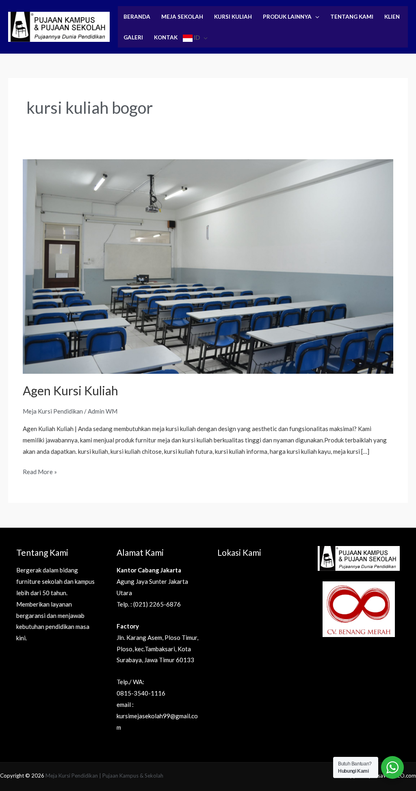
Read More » (40, 470)
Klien (392, 16)
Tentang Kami (351, 16)
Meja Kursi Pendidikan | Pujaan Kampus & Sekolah (104, 775)
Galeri (133, 37)
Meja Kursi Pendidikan (53, 411)
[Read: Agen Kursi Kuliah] (208, 265)
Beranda (137, 16)
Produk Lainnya (287, 16)
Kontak (166, 37)
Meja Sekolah (182, 16)
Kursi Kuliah (233, 16)
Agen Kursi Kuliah (70, 390)
